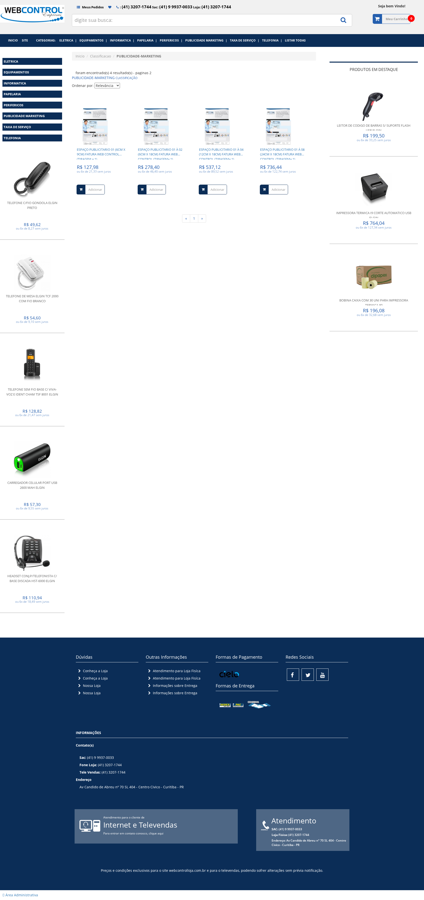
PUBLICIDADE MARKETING (24, 116)
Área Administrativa (21, 895)
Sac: (171, 7)
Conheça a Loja (95, 670)
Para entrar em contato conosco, (126, 833)
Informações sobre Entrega (174, 685)
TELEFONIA (12, 138)
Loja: (211, 7)
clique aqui (156, 833)
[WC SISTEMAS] (32, 18)
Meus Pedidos (92, 7)
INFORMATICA (15, 83)
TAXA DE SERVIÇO (17, 127)
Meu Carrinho (397, 19)
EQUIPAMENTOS (16, 72)
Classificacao (100, 56)
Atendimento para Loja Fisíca (176, 670)
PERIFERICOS (13, 105)
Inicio (80, 56)
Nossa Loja (91, 685)
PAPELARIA (12, 94)
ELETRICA (11, 61)
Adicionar (95, 189)
